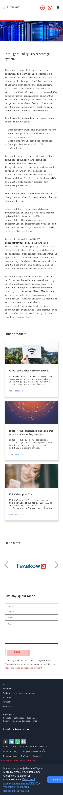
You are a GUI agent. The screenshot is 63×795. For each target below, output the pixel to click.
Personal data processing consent (23, 668)
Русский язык (10, 756)
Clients (7, 697)
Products (8, 689)
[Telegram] (43, 8)
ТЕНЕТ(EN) (11, 8)
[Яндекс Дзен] (5, 741)
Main (5, 684)
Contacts (8, 706)
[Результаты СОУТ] (43, 752)
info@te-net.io (21, 729)
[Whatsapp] (50, 8)
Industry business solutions (19, 693)
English (25, 756)
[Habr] (23, 741)
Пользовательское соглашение (19, 760)
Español (37, 756)
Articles (8, 702)
